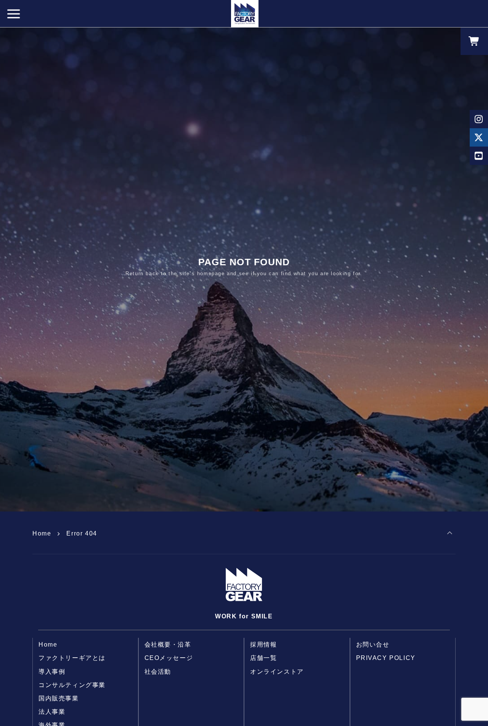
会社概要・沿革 (167, 644)
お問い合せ (373, 644)
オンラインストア (277, 671)
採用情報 (263, 644)
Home (41, 533)
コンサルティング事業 (72, 685)
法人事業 (52, 711)
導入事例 (52, 671)
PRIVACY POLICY (386, 658)
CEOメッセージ (168, 658)
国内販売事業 (59, 698)
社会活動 (157, 671)
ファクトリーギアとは (72, 658)
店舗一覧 (263, 658)
